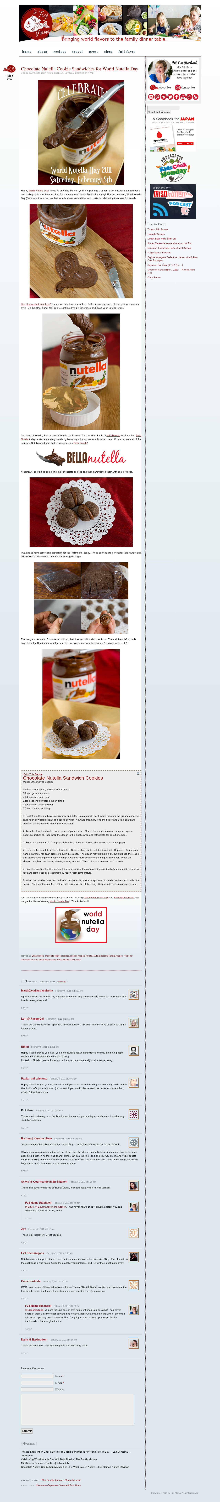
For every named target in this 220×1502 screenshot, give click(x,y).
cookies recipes (77, 956)
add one (62, 982)
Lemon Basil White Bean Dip (161, 238)
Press (93, 51)
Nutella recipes (116, 956)
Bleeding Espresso (124, 897)
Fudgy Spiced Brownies (159, 252)
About (42, 51)
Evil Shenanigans (32, 1253)
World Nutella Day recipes (69, 959)
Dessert (41, 73)
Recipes (59, 51)
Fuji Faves (127, 51)
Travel (77, 51)
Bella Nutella (80, 443)
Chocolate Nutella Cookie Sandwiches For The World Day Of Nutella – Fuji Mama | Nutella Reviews (75, 1467)
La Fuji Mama (110, 23)
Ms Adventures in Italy (96, 897)
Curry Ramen (154, 277)
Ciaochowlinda (31, 1281)
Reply (24, 1008)
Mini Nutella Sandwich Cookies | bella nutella (45, 1463)
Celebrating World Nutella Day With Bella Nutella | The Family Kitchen (59, 1459)
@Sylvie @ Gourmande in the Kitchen (45, 1206)
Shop (108, 51)
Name (59, 1376)
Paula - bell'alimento (34, 1078)
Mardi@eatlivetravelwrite (37, 990)
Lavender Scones (156, 234)
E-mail (59, 1382)
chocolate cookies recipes (57, 956)
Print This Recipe (33, 774)
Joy (23, 1228)
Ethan (25, 1046)
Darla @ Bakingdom (34, 1339)
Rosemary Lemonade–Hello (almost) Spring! (169, 248)
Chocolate (29, 73)
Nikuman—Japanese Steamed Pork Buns (58, 1485)
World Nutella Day (38, 190)
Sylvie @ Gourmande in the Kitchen (44, 1181)
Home (27, 51)
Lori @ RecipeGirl (32, 1018)
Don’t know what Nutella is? (36, 304)
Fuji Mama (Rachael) (38, 1202)
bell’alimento (113, 435)
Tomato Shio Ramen (157, 229)
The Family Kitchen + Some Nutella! (61, 1480)
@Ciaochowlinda (34, 1309)
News (50, 73)
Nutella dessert (101, 956)
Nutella (58, 73)
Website (59, 1389)
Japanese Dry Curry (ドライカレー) (165, 265)
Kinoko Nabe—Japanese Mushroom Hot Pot (169, 243)
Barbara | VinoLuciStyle (36, 1138)
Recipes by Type (84, 73)
